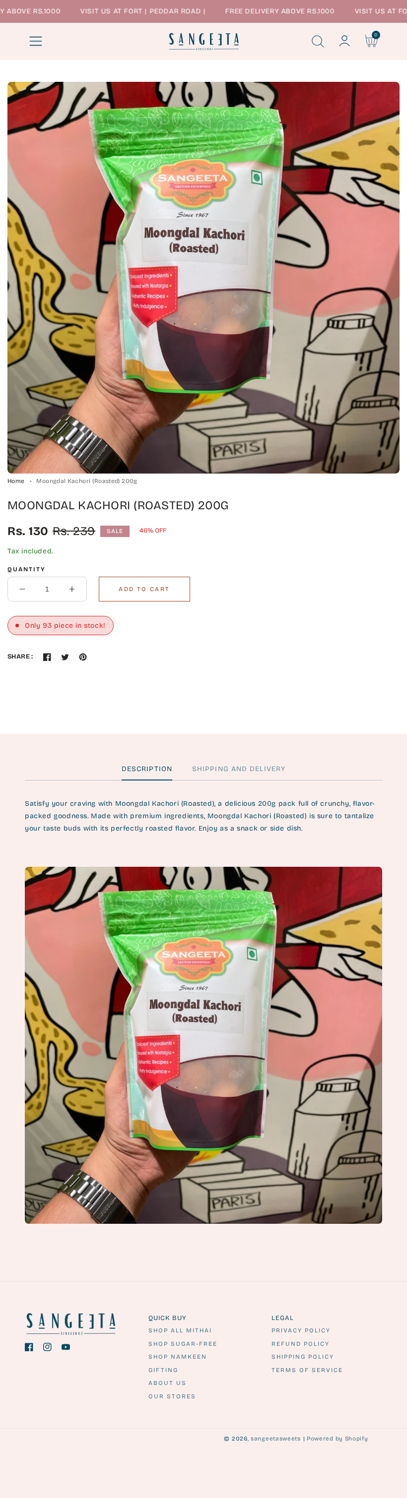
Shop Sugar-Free (182, 1343)
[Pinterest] (83, 657)
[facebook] (29, 1349)
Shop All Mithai (180, 1330)
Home (15, 481)
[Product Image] (203, 278)
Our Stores (172, 1396)
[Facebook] (47, 657)
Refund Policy (300, 1343)
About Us (167, 1382)
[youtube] (66, 1349)
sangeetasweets (276, 1438)
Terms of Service (307, 1370)
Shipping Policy (302, 1356)
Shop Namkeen (177, 1356)
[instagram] (47, 1349)
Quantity (26, 569)
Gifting (163, 1370)
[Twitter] (65, 657)
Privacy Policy (301, 1330)
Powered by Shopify (337, 1438)
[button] (36, 41)
